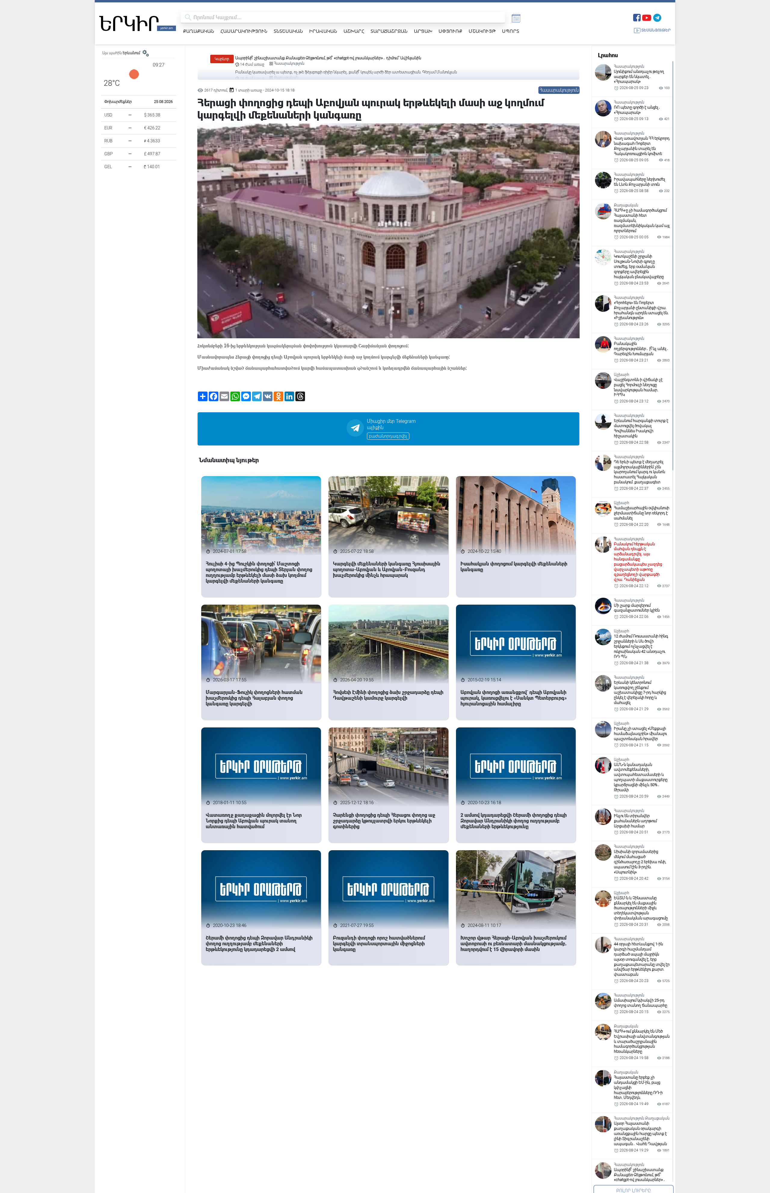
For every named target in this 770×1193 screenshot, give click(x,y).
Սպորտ (510, 31)
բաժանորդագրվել (388, 436)
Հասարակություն (243, 31)
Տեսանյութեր (656, 30)
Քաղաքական (198, 31)
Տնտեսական (288, 31)
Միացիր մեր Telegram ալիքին (391, 424)
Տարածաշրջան (389, 31)
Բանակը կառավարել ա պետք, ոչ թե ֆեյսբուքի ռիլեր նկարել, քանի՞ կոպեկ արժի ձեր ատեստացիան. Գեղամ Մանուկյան (346, 58)
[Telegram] (657, 17)
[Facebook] (637, 17)
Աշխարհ (353, 31)
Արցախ (423, 31)
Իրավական (323, 31)
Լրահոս (608, 55)
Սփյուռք (450, 31)
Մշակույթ (482, 31)
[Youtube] (646, 17)
